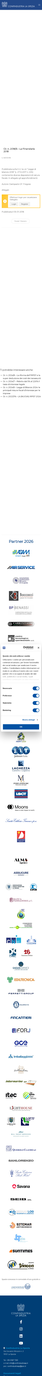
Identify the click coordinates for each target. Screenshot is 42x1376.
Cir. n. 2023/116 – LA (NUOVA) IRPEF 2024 (22, 396)
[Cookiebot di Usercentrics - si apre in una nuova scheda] (24, 647)
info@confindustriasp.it (18, 1363)
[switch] (36, 696)
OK (21, 727)
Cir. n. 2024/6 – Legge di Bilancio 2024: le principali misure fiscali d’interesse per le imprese (21, 390)
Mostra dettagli (28, 720)
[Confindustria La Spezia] (19, 5)
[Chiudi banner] (38, 648)
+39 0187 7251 (12, 1360)
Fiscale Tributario (20, 221)
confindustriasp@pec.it (16, 1366)
